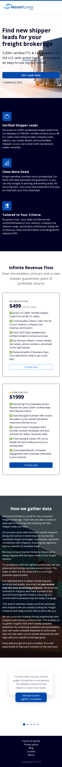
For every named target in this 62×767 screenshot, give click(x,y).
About (31, 754)
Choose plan (31, 367)
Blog (31, 748)
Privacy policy (31, 744)
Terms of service (31, 741)
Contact (31, 751)
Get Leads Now (31, 75)
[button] (24, 726)
